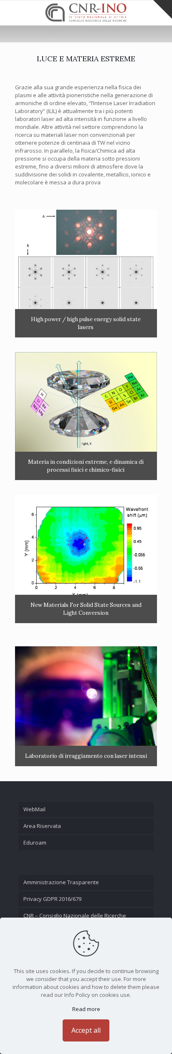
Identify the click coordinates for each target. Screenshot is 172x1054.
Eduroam (34, 842)
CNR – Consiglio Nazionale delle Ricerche (74, 915)
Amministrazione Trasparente (61, 882)
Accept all (86, 1030)
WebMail (34, 809)
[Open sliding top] (162, 9)
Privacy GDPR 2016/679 (52, 899)
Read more (86, 1009)
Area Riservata (42, 826)
